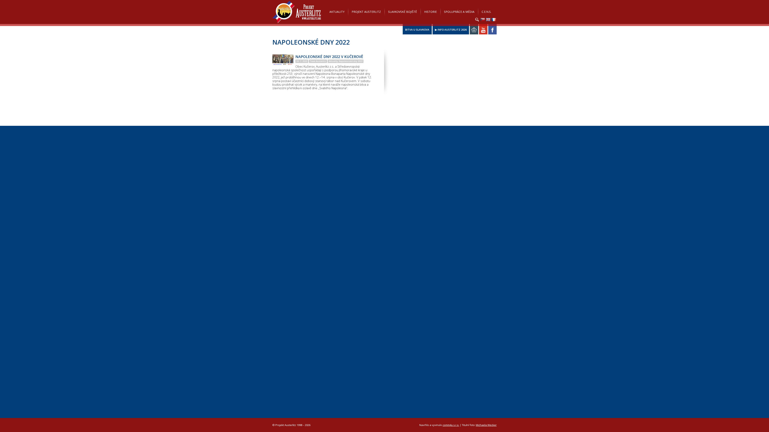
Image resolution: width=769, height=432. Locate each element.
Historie (430, 12)
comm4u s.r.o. (451, 425)
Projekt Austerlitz (296, 12)
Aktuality (336, 12)
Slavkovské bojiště (402, 12)
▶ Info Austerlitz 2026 (451, 29)
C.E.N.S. (486, 12)
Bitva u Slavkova (417, 29)
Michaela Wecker (486, 425)
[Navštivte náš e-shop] (474, 29)
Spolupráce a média (459, 12)
